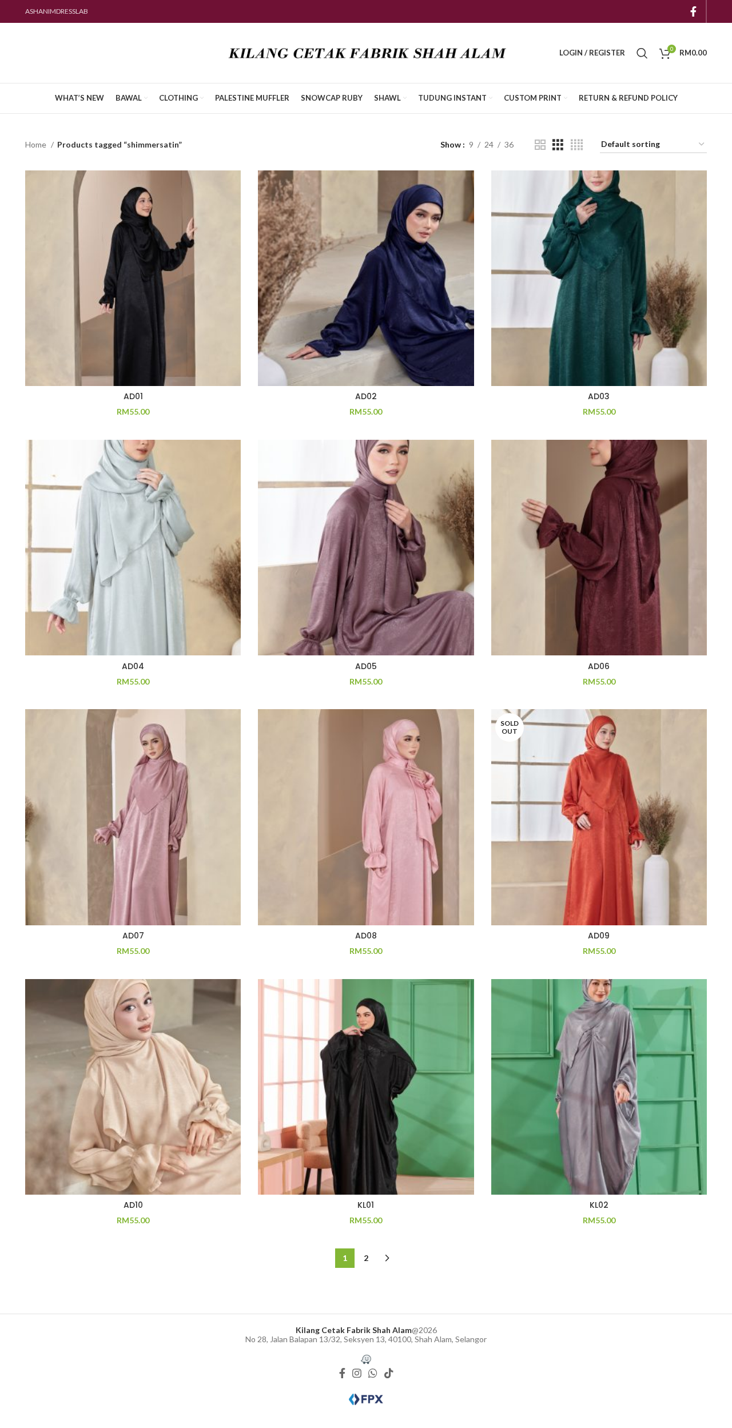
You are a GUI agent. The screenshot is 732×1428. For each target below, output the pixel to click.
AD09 (599, 935)
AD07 (133, 935)
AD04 (133, 666)
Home (36, 144)
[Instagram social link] (357, 1373)
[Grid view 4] (577, 145)
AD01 (133, 396)
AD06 (599, 666)
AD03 (599, 396)
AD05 (366, 666)
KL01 (365, 1205)
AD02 (366, 396)
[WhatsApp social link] (373, 1373)
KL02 (599, 1205)
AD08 (366, 935)
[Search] (642, 53)
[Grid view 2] (540, 145)
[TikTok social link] (389, 1373)
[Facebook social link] (693, 11)
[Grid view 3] (557, 145)
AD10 (133, 1205)
